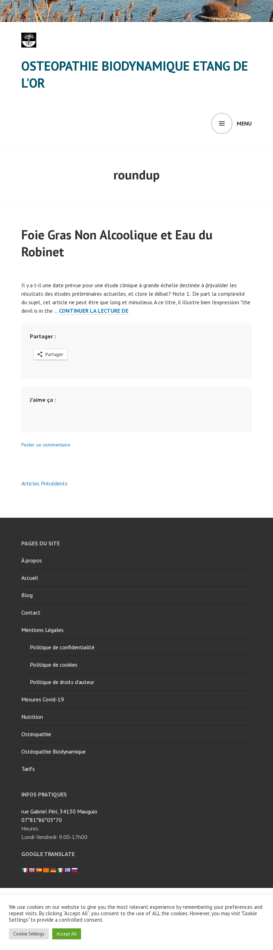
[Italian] (60, 870)
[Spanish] (39, 870)
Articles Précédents (44, 483)
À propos (31, 560)
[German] (53, 870)
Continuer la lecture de (93, 311)
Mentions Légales (42, 629)
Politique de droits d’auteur (62, 681)
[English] (31, 870)
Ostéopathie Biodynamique (53, 751)
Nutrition (32, 716)
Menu (244, 123)
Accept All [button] (67, 934)
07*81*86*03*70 (41, 819)
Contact (31, 612)
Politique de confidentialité (62, 647)
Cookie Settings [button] (28, 934)
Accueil (29, 577)
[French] (24, 870)
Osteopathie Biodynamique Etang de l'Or (134, 74)
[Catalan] (46, 870)
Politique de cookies (53, 664)
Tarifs (28, 768)
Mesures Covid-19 (42, 699)
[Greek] (67, 870)
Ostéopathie (36, 734)
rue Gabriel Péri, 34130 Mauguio (59, 811)
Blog (27, 595)
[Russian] (74, 870)
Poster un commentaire (45, 444)
